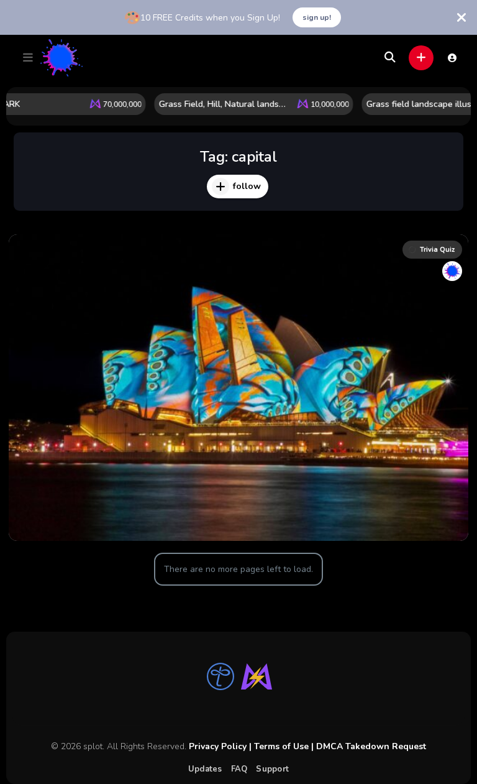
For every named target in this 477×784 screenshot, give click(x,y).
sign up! (316, 17)
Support (272, 769)
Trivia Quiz (437, 249)
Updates (205, 769)
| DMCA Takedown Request (367, 746)
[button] (28, 57)
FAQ (239, 769)
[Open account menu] (452, 57)
